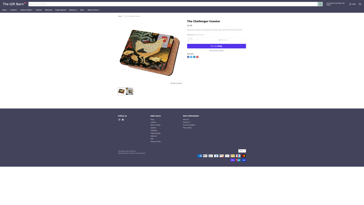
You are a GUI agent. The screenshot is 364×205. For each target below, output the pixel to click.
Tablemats (48, 10)
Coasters (39, 10)
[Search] (320, 4)
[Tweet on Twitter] (191, 57)
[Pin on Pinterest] (197, 57)
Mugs (4, 10)
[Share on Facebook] (188, 57)
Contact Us (186, 122)
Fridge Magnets (60, 10)
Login (354, 4)
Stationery (73, 10)
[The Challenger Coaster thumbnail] (129, 91)
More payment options (216, 50)
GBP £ (241, 151)
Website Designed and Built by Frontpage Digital (131, 153)
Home (120, 16)
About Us (186, 119)
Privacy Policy (187, 128)
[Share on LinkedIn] (194, 57)
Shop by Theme (93, 10)
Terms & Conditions (189, 125)
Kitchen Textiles (26, 10)
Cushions (13, 10)
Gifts (82, 10)
